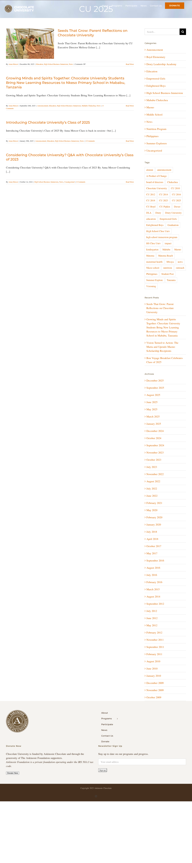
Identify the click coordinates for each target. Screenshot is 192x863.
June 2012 (152, 618)
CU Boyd (150, 206)
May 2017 (151, 553)
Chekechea (172, 182)
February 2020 (154, 517)
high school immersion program (161, 237)
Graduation (173, 225)
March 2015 (153, 589)
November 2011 (155, 639)
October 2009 (153, 697)
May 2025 (151, 409)
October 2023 (153, 459)
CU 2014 (163, 194)
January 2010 (153, 675)
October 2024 (153, 438)
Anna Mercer (13, 64)
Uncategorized (69, 182)
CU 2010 (175, 188)
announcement (164, 169)
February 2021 (154, 503)
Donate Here (12, 773)
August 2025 (153, 395)
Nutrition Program (156, 129)
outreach (180, 267)
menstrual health (154, 261)
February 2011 (154, 654)
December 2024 (155, 431)
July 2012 (151, 611)
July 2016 (151, 575)
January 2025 (153, 423)
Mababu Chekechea (89, 105)
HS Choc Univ (153, 243)
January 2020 (153, 524)
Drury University (173, 212)
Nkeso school (152, 267)
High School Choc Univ (158, 231)
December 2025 (155, 380)
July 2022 (151, 488)
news (180, 261)
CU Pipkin (164, 206)
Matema (150, 255)
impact (168, 243)
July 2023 (151, 467)
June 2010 (152, 668)
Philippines (152, 136)
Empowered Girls (155, 78)
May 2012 (151, 625)
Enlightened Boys (156, 85)
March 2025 (153, 416)
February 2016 (154, 582)
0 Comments (90, 141)
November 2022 (155, 474)
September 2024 (155, 445)
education (151, 219)
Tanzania (171, 280)
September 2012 (155, 603)
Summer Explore (154, 280)
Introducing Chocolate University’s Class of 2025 (48, 122)
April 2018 (152, 539)
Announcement (42, 105)
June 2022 (152, 495)
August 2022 (153, 481)
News (71, 64)
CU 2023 (163, 200)
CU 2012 (150, 194)
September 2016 (155, 560)
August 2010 (153, 661)
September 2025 (155, 387)
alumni (149, 169)
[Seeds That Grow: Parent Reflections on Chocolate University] (30, 44)
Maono (150, 107)
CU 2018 (150, 200)
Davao (177, 206)
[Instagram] (96, 796)
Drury (158, 212)
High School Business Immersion (56, 64)
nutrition (167, 267)
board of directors (154, 182)
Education (39, 64)
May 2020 (151, 510)
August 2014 (153, 596)
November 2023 (155, 452)
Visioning (151, 286)
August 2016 (153, 567)
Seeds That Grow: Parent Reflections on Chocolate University (93, 33)
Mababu (166, 249)
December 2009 (155, 683)
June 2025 (152, 402)
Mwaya (170, 261)
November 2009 (155, 690)
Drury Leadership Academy (161, 64)
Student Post (167, 274)
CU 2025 (176, 200)
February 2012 (154, 632)
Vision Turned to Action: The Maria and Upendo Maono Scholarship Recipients (162, 347)
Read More (130, 64)
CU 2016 (176, 194)
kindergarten (152, 249)
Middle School (154, 114)
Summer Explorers (156, 143)
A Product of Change (156, 176)
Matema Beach (165, 255)
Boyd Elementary (155, 57)
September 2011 (155, 647)
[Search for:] (162, 31)
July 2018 (151, 531)
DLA (148, 212)
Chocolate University (156, 188)
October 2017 (153, 546)
